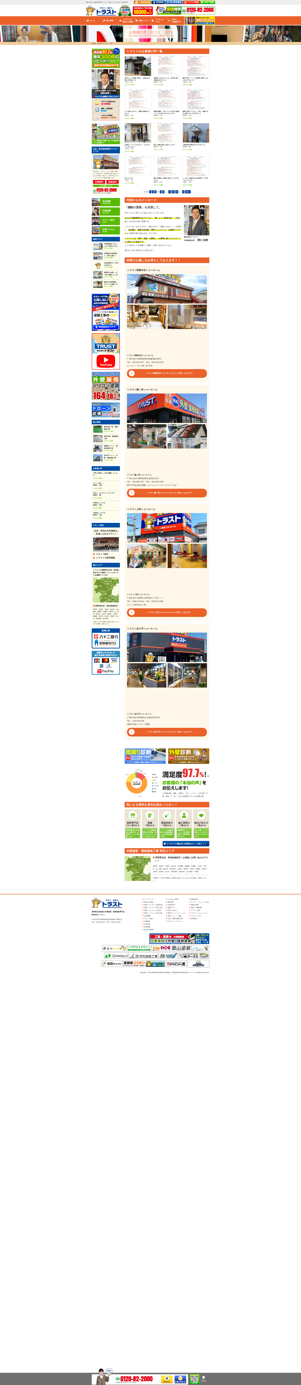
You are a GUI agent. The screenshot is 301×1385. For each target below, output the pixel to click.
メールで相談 (193, 2)
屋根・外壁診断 (196, 907)
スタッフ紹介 (102, 554)
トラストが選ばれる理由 (128, 20)
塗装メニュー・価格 (174, 916)
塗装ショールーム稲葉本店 (153, 905)
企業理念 (147, 921)
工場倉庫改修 (144, 2)
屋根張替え (195, 899)
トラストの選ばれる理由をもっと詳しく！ (187, 844)
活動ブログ (171, 907)
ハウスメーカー (196, 916)
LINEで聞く (195, 1383)
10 (170, 192)
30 (177, 192)
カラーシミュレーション (199, 913)
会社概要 (147, 916)
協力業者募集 (175, 2)
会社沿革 (147, 924)
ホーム (92, 21)
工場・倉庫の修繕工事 (175, 918)
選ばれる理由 (148, 902)
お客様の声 (171, 905)
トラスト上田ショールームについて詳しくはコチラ (169, 612)
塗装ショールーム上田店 (152, 910)
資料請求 (194, 918)
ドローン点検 (195, 910)
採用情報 (160, 2)
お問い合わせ (172, 910)
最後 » (187, 192)
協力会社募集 (148, 930)
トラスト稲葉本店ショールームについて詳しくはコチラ (169, 373)
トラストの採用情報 (105, 558)
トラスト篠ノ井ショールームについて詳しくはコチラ (169, 493)
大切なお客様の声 (176, 20)
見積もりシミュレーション (177, 913)
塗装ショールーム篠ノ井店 (153, 907)
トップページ (148, 899)
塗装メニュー (144, 21)
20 (173, 192)
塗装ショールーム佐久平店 (153, 913)
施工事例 (109, 21)
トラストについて (159, 20)
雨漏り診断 (195, 905)
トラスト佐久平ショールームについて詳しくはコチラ (169, 732)
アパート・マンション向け (200, 902)
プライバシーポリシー (175, 921)
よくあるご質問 (173, 899)
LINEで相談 (209, 2)
